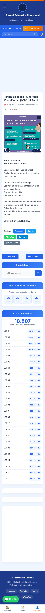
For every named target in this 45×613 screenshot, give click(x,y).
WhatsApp (10, 237)
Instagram (11, 591)
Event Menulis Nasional (23, 15)
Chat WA (10, 599)
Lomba (18, 29)
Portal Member (33, 29)
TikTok (35, 591)
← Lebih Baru (10, 256)
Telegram (22, 237)
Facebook (19, 231)
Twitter (31, 231)
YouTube (23, 591)
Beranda (7, 29)
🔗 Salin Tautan (12, 243)
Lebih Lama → (34, 256)
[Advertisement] (22, 67)
